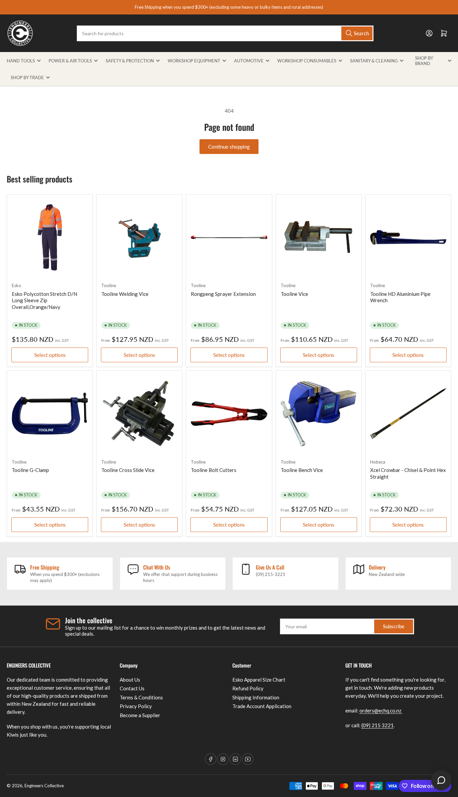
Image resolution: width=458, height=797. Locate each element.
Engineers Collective (44, 785)
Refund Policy (248, 688)
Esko (16, 285)
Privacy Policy (136, 706)
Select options (50, 355)
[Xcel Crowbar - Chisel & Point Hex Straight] (408, 413)
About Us (130, 680)
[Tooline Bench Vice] (319, 413)
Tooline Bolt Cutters (213, 470)
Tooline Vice (294, 294)
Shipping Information (255, 697)
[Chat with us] (441, 780)
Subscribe (393, 626)
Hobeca (377, 462)
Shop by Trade (27, 77)
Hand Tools (21, 60)
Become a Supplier (140, 715)
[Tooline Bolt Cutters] (229, 413)
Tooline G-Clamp (30, 470)
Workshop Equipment (194, 60)
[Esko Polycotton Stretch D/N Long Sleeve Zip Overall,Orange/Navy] (50, 237)
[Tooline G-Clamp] (50, 413)
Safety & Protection (130, 60)
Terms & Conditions (141, 697)
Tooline (108, 285)
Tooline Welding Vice (125, 294)
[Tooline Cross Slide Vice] (139, 413)
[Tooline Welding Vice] (139, 237)
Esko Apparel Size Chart (258, 680)
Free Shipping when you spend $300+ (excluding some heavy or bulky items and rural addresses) (229, 7)
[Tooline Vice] (319, 237)
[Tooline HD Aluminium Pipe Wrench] (408, 237)
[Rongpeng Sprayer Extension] (229, 237)
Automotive (249, 60)
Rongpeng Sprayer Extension (223, 294)
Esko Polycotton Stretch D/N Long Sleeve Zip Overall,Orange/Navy (44, 300)
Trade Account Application (261, 706)
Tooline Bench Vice (302, 470)
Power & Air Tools (70, 60)
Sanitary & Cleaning (374, 60)
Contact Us (132, 688)
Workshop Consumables (306, 60)
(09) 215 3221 (377, 725)
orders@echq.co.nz (380, 710)
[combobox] (225, 33)
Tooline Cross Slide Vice (128, 470)
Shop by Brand (424, 60)
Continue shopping (229, 147)
